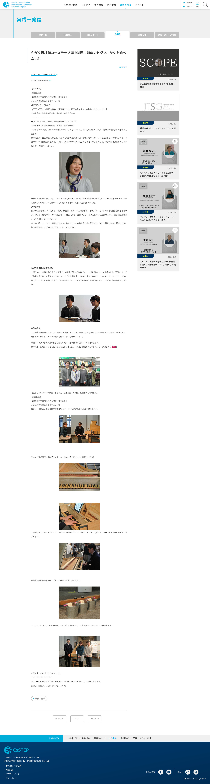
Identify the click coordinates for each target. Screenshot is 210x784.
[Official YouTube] (169, 772)
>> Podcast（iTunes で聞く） (43, 74)
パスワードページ (12, 774)
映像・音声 (40, 698)
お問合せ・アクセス (13, 765)
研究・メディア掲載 (167, 34)
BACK (60, 719)
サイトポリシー (12, 778)
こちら (108, 346)
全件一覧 (43, 34)
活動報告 (68, 34)
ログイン (189, 6)
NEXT (93, 719)
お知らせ (142, 34)
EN (197, 6)
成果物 (117, 34)
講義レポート (92, 34)
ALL (77, 719)
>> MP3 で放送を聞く (40, 80)
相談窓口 (9, 769)
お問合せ (189, 2)
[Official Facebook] (161, 772)
